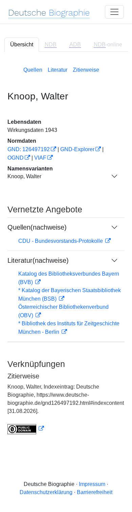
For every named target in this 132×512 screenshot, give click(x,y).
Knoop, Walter (24, 176)
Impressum (92, 484)
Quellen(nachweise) (37, 227)
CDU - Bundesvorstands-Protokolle (61, 241)
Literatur (57, 70)
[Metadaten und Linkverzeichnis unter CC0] (25, 429)
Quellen (32, 70)
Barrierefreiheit (94, 492)
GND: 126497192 (28, 149)
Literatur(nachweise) (38, 260)
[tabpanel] (66, 249)
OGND (15, 158)
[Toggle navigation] (114, 12)
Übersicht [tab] (21, 44)
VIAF (40, 158)
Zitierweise (86, 70)
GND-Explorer (77, 149)
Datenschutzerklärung (46, 492)
